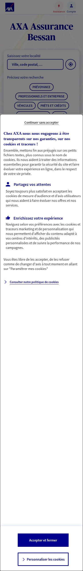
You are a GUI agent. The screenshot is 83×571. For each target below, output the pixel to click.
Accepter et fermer (43, 540)
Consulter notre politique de (34, 282)
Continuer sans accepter (41, 122)
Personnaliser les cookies (46, 559)
